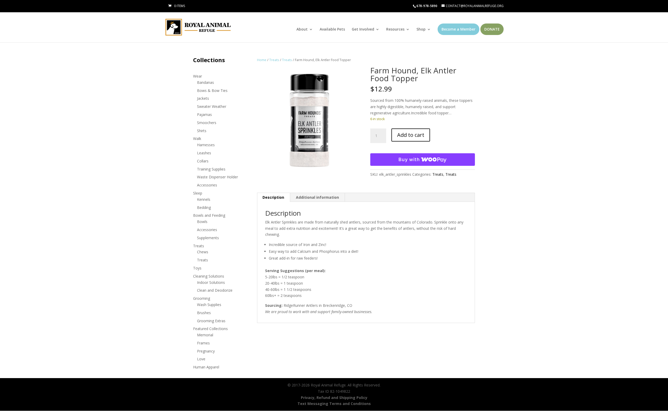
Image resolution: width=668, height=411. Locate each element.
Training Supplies (211, 169)
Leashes (204, 152)
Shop (421, 29)
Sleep (197, 193)
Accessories (207, 185)
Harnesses (206, 144)
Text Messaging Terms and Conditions (334, 403)
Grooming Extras (211, 320)
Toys (197, 268)
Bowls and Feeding (209, 215)
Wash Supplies (209, 304)
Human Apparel (206, 367)
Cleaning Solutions (208, 276)
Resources (395, 29)
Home (261, 59)
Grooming (201, 298)
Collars (202, 160)
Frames (203, 342)
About (302, 29)
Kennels (203, 199)
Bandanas (205, 82)
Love (201, 358)
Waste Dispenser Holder (217, 176)
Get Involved (363, 29)
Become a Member (458, 29)
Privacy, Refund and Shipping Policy (334, 397)
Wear (197, 76)
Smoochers (206, 122)
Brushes (204, 312)
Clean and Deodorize (214, 290)
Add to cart (410, 134)
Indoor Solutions (211, 282)
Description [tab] (273, 197)
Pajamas (204, 114)
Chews (202, 251)
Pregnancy (206, 351)
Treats (274, 59)
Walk (197, 138)
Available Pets (332, 29)
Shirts (201, 130)
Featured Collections (210, 328)
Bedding (204, 207)
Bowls (202, 221)
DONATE (492, 29)
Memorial (205, 334)
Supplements (208, 237)
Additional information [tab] (317, 197)
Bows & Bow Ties (212, 90)
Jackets (203, 98)
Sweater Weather (211, 106)
